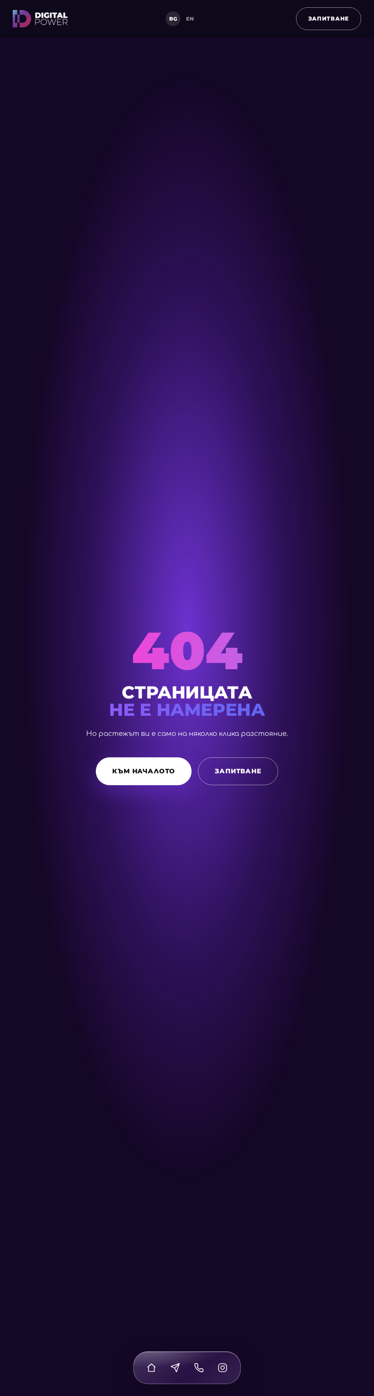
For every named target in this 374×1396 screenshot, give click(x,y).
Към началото (143, 771)
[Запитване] (175, 1367)
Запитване (328, 18)
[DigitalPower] (40, 18)
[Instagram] (222, 1367)
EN (190, 19)
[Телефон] (198, 1367)
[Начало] (151, 1367)
